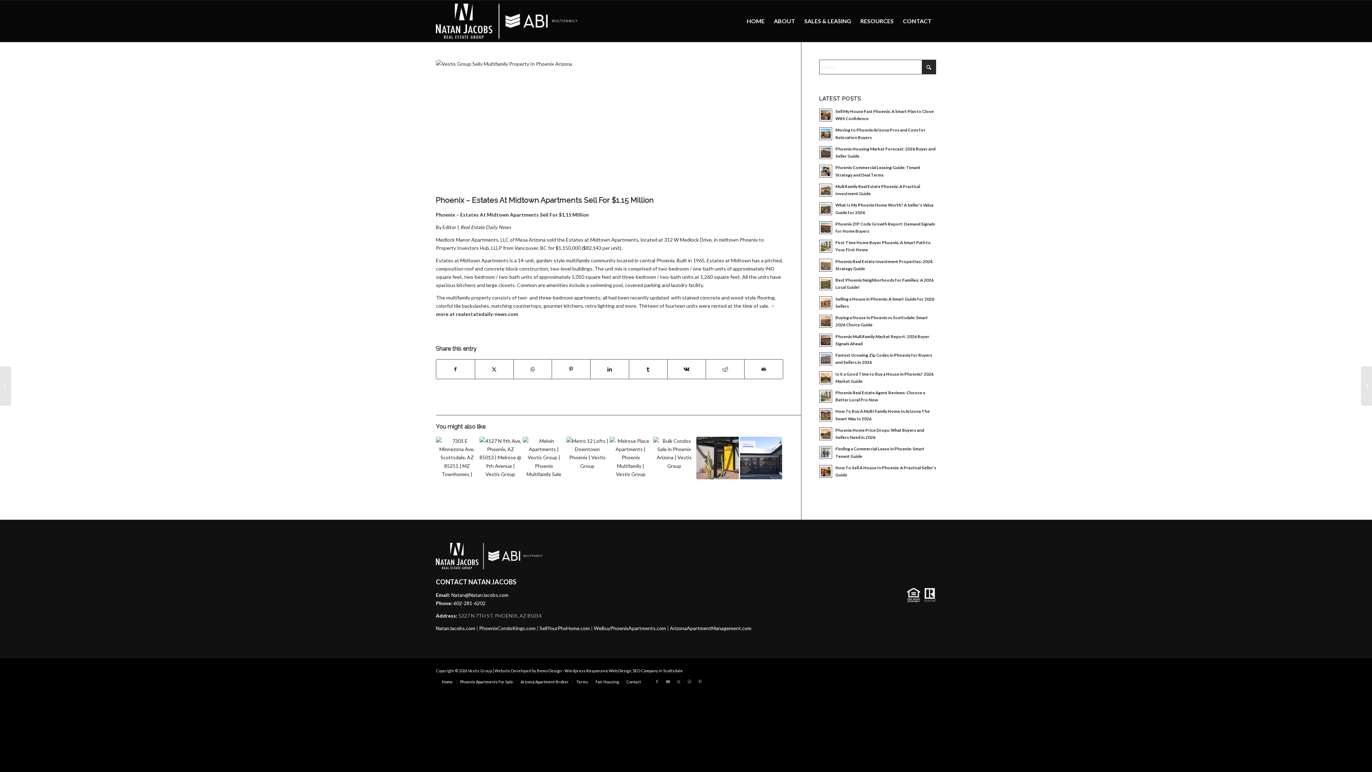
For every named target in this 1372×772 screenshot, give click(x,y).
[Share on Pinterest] (571, 369)
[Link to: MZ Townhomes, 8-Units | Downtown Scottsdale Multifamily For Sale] (457, 458)
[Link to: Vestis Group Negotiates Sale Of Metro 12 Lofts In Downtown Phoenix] (587, 458)
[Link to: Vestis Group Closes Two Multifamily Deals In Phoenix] (674, 458)
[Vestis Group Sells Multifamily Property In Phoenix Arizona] (609, 126)
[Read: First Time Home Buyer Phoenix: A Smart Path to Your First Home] (825, 246)
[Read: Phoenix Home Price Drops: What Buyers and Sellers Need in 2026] (825, 433)
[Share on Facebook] (455, 369)
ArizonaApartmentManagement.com (710, 628)
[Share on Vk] (687, 369)
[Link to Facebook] (657, 681)
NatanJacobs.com (455, 628)
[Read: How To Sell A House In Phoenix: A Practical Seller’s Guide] (825, 471)
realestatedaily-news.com (487, 314)
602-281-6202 (469, 603)
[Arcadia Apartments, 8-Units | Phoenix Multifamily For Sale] (5, 386)
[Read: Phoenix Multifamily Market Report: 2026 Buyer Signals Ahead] (825, 340)
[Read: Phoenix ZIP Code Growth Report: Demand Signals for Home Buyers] (825, 227)
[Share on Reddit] (725, 369)
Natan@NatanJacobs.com (479, 595)
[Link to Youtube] (667, 681)
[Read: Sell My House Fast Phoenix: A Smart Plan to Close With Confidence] (825, 115)
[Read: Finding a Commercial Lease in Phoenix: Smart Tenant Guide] (825, 452)
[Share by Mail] (764, 369)
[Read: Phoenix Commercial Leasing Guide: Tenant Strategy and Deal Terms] (825, 171)
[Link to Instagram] (689, 681)
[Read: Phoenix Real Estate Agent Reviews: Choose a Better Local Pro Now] (825, 396)
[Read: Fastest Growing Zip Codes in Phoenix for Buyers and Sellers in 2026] (825, 358)
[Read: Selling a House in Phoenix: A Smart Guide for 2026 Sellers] (825, 302)
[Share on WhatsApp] (533, 369)
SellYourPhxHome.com (565, 628)
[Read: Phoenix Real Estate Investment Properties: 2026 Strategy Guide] (825, 265)
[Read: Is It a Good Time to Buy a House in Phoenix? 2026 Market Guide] (825, 377)
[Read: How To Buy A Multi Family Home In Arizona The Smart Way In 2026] (825, 415)
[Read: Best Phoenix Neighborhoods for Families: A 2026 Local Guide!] (825, 283)
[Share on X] (494, 369)
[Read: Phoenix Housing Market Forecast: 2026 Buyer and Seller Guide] (825, 152)
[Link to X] (678, 681)
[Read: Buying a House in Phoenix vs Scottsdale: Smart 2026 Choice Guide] (825, 321)
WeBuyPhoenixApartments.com (630, 628)
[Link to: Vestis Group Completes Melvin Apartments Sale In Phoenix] (544, 458)
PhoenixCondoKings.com (507, 628)
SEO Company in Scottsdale (658, 670)
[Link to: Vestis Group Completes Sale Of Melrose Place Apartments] (631, 458)
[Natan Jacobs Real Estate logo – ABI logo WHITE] (507, 21)
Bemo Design (549, 670)
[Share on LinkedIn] (610, 369)
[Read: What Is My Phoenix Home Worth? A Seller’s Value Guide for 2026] (825, 208)
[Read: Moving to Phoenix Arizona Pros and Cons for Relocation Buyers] (825, 133)
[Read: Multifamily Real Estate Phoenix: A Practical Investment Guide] (825, 190)
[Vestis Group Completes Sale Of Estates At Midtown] (1366, 386)
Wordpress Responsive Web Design (598, 670)
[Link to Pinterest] (700, 681)
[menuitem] (755, 21)
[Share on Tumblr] (648, 369)
